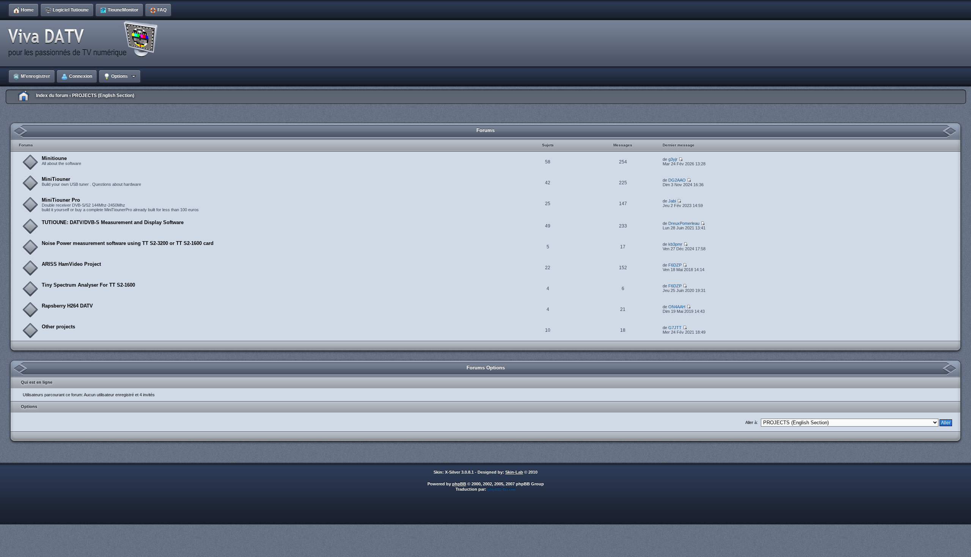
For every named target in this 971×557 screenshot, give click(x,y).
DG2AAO (677, 180)
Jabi (672, 201)
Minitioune (54, 158)
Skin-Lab (514, 472)
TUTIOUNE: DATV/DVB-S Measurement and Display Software (113, 222)
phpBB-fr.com (501, 489)
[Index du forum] (85, 39)
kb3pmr (675, 244)
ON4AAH (676, 306)
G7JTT (675, 327)
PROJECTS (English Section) (103, 95)
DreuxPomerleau (683, 223)
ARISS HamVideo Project (71, 264)
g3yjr (672, 159)
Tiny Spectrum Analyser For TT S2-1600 (88, 285)
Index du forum (52, 95)
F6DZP (675, 265)
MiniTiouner (56, 179)
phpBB (459, 484)
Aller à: (751, 422)
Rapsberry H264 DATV (67, 306)
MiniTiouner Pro (61, 200)
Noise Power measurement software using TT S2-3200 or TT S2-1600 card (128, 243)
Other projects (58, 326)
